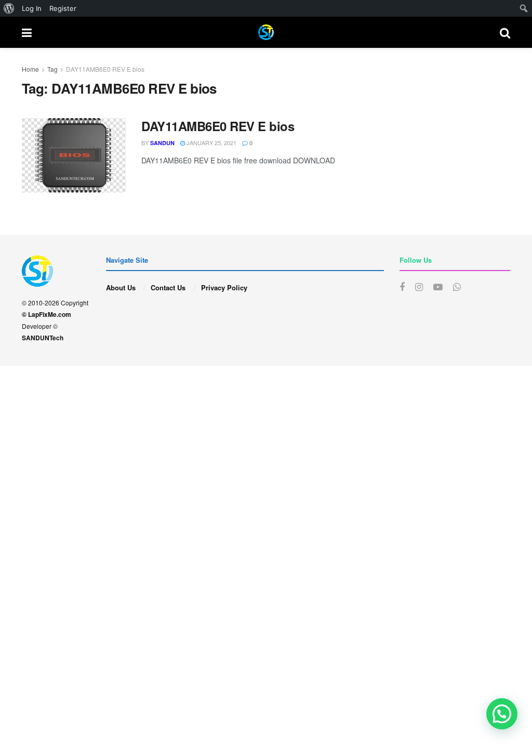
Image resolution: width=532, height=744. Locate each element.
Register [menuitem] (62, 8)
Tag (52, 69)
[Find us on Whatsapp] (457, 287)
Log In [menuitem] (32, 8)
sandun (162, 143)
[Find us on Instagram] (419, 287)
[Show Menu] (27, 32)
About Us (121, 287)
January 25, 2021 (210, 142)
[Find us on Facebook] (402, 287)
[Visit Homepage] (266, 32)
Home (30, 69)
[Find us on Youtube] (438, 287)
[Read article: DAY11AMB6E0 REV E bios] (74, 155)
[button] (501, 713)
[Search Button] (505, 32)
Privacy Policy (224, 287)
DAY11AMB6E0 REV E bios (105, 69)
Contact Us (168, 287)
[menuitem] (9, 8)
